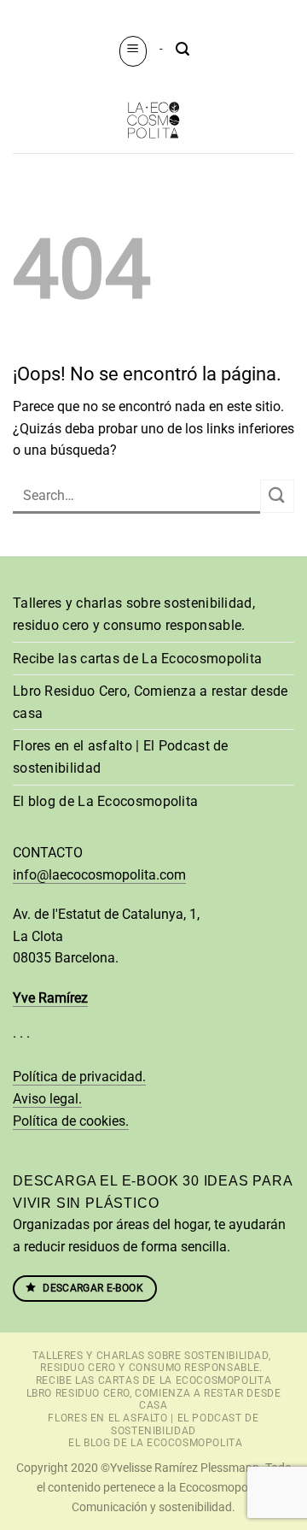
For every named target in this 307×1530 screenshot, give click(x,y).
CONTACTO (48, 852)
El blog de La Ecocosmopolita (105, 801)
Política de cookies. (71, 1121)
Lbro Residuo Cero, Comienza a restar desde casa (150, 702)
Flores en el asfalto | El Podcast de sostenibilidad (121, 757)
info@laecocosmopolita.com (99, 875)
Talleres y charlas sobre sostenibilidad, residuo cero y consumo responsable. (134, 614)
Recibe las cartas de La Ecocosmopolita (137, 658)
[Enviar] (277, 496)
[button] (133, 51)
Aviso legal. (47, 1099)
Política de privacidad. (79, 1076)
